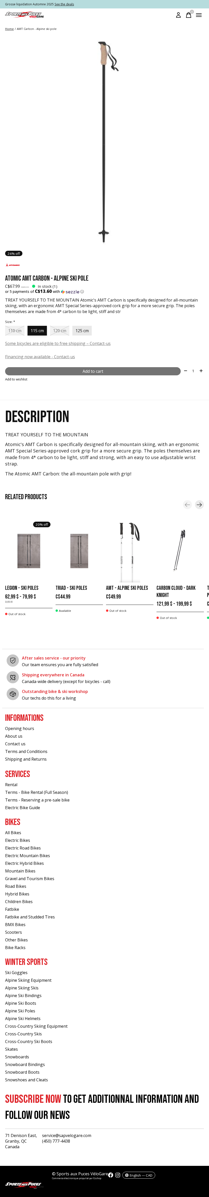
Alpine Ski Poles (20, 1011)
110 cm (14, 330)
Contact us (15, 744)
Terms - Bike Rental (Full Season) (36, 792)
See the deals (64, 4)
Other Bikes (16, 940)
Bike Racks (15, 947)
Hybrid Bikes (17, 894)
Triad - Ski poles (71, 588)
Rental (11, 784)
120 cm (59, 330)
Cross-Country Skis (23, 1034)
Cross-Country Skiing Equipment (36, 1026)
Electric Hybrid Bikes (24, 863)
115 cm (37, 330)
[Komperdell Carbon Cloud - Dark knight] (180, 550)
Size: (10, 321)
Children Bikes (19, 901)
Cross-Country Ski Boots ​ (29, 1041)
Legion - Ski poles (21, 588)
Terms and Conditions (26, 751)
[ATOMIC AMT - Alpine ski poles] (129, 550)
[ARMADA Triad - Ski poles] (79, 550)
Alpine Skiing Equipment (28, 980)
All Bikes (13, 832)
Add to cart (93, 371)
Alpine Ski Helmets (23, 1018)
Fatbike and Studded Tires (30, 917)
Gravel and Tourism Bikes (29, 878)
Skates (11, 1049)
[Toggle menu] (199, 15)
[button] (104, 291)
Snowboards (17, 1057)
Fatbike (12, 909)
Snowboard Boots (22, 1072)
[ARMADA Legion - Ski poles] (29, 550)
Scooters (13, 932)
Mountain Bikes (20, 871)
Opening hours (19, 728)
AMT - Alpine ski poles (127, 588)
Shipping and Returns (26, 759)
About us (13, 736)
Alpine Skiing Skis (21, 988)
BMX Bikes (15, 924)
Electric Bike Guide (22, 807)
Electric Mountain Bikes (27, 855)
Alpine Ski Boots (20, 1003)
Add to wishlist (16, 379)
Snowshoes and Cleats (26, 1080)
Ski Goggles (16, 972)
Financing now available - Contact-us (40, 357)
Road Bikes (15, 886)
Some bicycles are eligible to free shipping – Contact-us (58, 343)
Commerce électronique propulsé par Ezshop (76, 1178)
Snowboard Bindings (25, 1064)
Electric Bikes (17, 840)
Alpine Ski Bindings (23, 995)
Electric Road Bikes (23, 848)
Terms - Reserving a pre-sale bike (37, 800)
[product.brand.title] (104, 265)
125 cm (82, 330)
